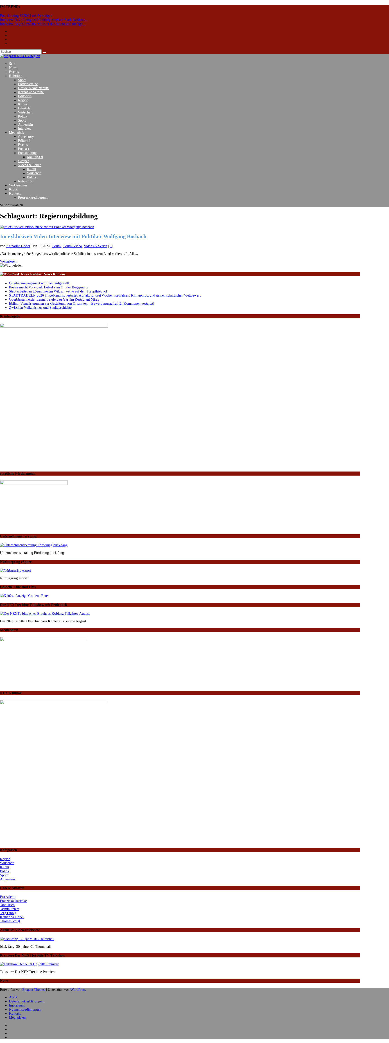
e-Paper (23, 161)
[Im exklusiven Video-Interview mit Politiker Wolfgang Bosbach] (47, 227)
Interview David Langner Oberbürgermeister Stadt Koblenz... (43, 20)
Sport (22, 80)
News (13, 68)
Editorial (24, 141)
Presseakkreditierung (32, 197)
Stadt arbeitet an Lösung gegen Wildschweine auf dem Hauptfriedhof (58, 291)
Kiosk (13, 189)
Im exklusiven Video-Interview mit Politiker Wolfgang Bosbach (73, 236)
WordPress (78, 989)
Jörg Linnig (8, 913)
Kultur (22, 104)
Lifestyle (24, 108)
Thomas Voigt (10, 921)
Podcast (23, 149)
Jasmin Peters (9, 909)
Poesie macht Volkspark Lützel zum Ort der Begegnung (48, 287)
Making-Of (35, 157)
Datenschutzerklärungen (26, 1001)
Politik (22, 116)
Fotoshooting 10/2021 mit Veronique (26, 16)
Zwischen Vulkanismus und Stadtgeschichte (40, 307)
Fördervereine (28, 84)
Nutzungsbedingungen (25, 1009)
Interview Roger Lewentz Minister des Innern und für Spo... (42, 24)
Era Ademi (7, 897)
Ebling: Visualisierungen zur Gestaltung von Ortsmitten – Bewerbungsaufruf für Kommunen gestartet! (81, 303)
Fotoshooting (27, 153)
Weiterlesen (8, 261)
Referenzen (26, 181)
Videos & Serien (29, 165)
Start (12, 64)
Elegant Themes (33, 989)
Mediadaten (17, 1017)
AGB (13, 997)
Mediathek (16, 132)
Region (23, 100)
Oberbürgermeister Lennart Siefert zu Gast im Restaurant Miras (54, 299)
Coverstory (26, 136)
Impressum (17, 1005)
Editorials (25, 96)
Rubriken (15, 76)
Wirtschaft (25, 112)
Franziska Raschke (13, 901)
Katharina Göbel (18, 246)
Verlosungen (18, 185)
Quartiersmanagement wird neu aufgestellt (39, 283)
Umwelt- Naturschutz (33, 88)
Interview (25, 128)
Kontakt (14, 193)
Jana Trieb (7, 905)
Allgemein (25, 124)
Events (14, 72)
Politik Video (72, 246)
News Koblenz (55, 274)
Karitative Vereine (31, 92)
